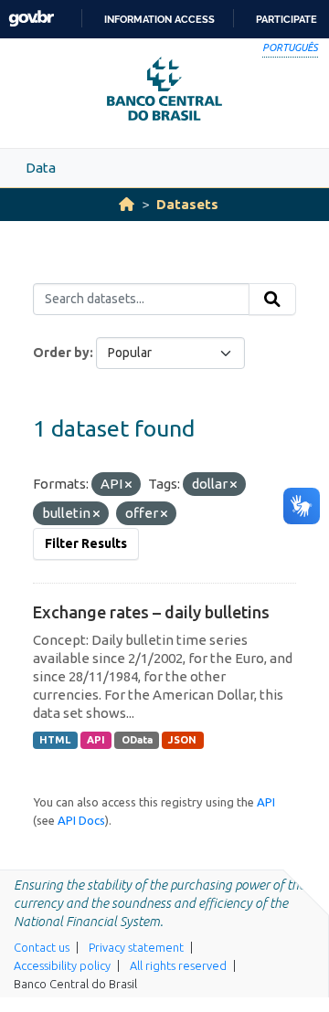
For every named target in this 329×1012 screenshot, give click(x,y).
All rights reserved (178, 965)
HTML (54, 739)
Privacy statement (136, 947)
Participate (286, 19)
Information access (159, 19)
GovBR (31, 18)
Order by (61, 352)
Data (41, 167)
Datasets (187, 204)
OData (137, 739)
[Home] (126, 204)
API (96, 739)
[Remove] (128, 485)
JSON (182, 739)
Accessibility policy (62, 965)
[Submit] (272, 299)
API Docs (81, 820)
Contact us (41, 947)
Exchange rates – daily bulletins (151, 612)
